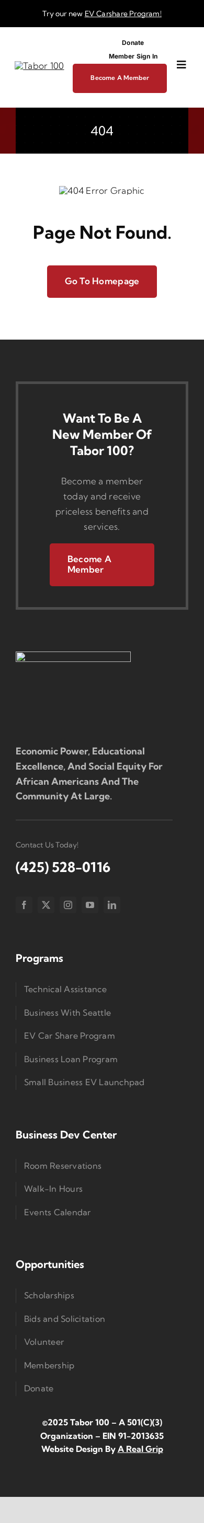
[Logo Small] (73, 655)
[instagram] (68, 905)
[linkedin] (112, 905)
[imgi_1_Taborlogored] (39, 65)
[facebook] (24, 905)
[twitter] (46, 905)
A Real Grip (140, 1449)
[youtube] (90, 905)
